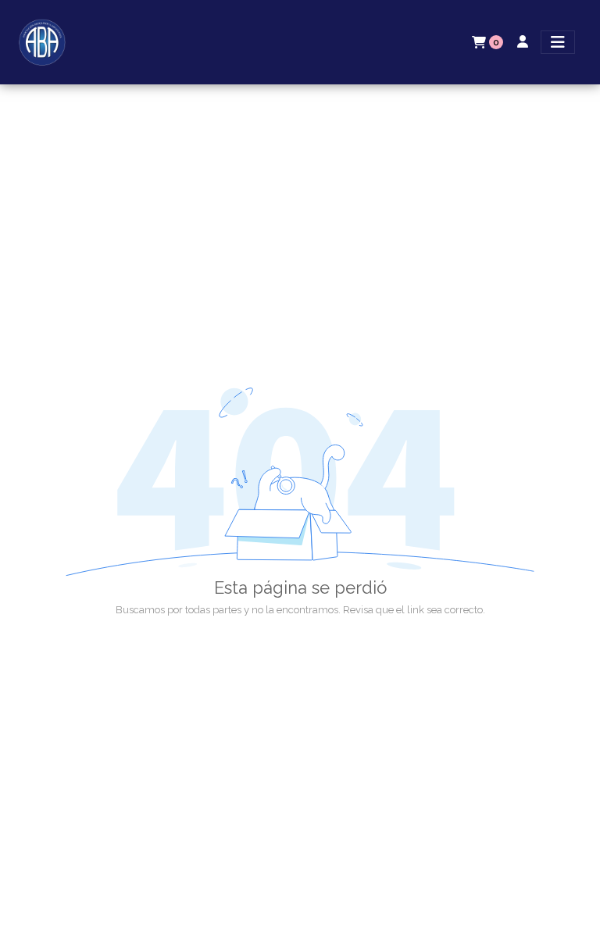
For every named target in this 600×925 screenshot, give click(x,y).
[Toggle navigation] (558, 42)
